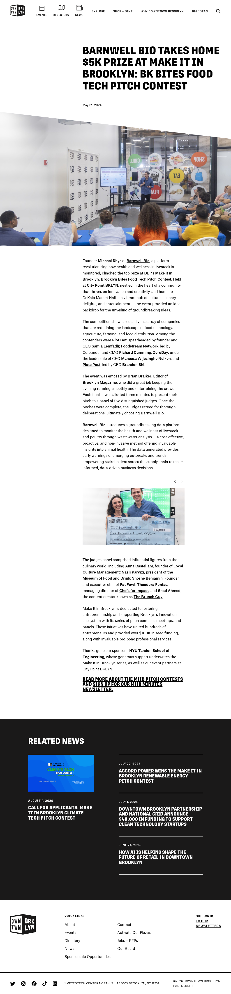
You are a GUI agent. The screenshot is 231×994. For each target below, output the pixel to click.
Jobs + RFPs (127, 940)
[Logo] (17, 16)
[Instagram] (24, 983)
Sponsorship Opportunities (88, 956)
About (70, 924)
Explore (98, 11)
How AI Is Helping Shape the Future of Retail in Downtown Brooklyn (156, 857)
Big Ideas (200, 11)
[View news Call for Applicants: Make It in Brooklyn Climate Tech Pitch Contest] (61, 773)
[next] (183, 481)
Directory (72, 940)
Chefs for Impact (134, 590)
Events (70, 932)
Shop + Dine (123, 11)
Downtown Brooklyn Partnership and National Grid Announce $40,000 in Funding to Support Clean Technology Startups (160, 816)
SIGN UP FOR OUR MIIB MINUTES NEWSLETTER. (122, 686)
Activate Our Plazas (134, 932)
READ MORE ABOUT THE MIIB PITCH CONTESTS (133, 679)
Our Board (126, 948)
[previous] (174, 481)
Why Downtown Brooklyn (162, 11)
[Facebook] (35, 983)
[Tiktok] (45, 983)
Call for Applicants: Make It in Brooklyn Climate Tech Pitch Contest (60, 812)
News (69, 948)
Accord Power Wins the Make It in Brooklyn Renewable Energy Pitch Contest (160, 776)
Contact (124, 924)
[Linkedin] (55, 983)
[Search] (218, 11)
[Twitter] (13, 983)
